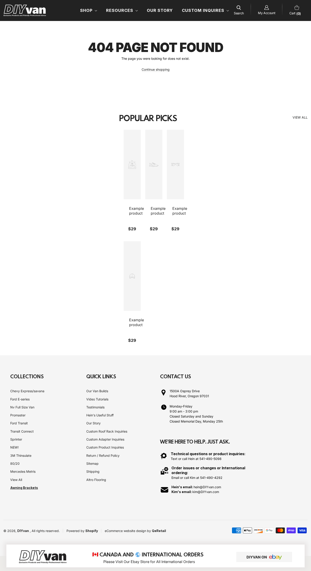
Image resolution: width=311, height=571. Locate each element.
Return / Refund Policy (103, 455)
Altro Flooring (96, 480)
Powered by (75, 531)
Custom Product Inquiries (105, 447)
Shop (87, 10)
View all (300, 117)
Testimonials (95, 407)
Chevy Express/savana (27, 391)
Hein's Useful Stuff (100, 415)
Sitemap (92, 463)
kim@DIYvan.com (205, 492)
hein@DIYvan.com (207, 487)
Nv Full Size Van (22, 407)
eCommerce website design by (128, 531)
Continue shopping (156, 69)
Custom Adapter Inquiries (105, 439)
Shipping (92, 471)
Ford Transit (19, 423)
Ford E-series (20, 399)
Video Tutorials (97, 399)
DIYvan (23, 531)
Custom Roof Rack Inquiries (106, 431)
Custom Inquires (203, 10)
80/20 (15, 463)
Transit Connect (22, 431)
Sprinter (16, 439)
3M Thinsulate (20, 455)
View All (16, 480)
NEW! (14, 447)
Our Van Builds (97, 391)
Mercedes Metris (23, 471)
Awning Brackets (24, 488)
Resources (120, 10)
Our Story (160, 10)
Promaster (17, 415)
